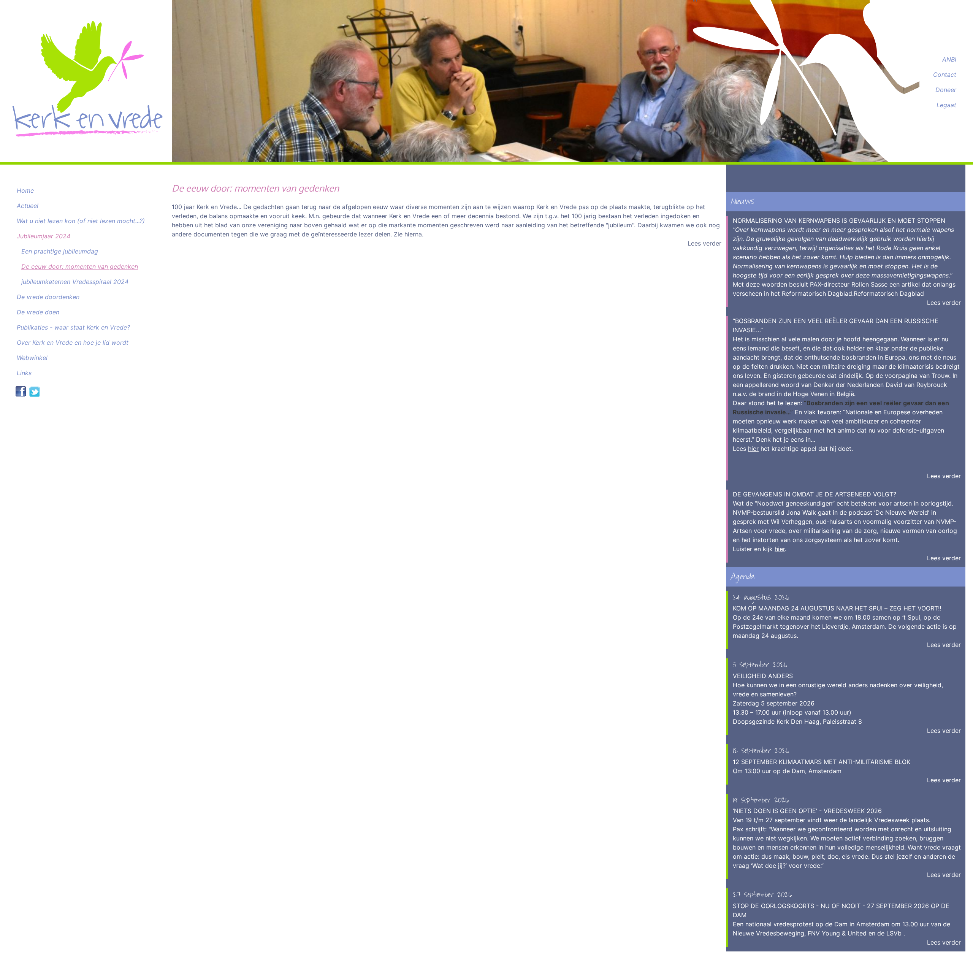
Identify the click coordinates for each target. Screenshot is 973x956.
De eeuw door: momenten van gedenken (79, 266)
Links (24, 373)
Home (25, 190)
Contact (944, 74)
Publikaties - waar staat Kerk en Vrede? (73, 327)
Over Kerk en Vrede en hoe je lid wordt (72, 342)
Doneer (945, 90)
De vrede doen (38, 312)
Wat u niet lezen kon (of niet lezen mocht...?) (81, 221)
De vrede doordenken (48, 297)
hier (753, 448)
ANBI (949, 59)
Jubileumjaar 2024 (43, 236)
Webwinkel (32, 357)
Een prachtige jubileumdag (59, 251)
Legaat (946, 105)
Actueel (27, 205)
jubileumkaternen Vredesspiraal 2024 (74, 281)
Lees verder (704, 243)
